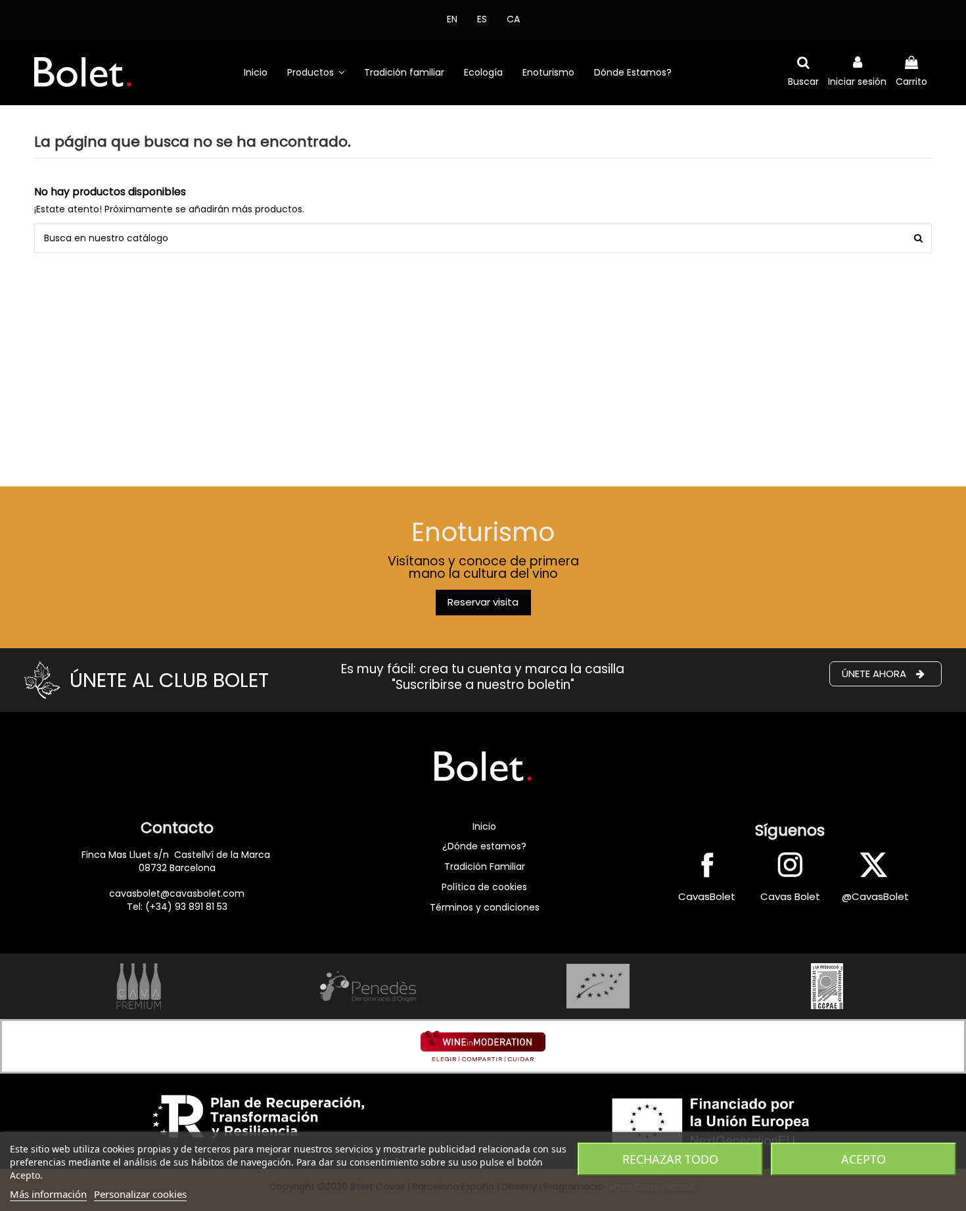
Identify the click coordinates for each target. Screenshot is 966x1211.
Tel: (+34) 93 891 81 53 (177, 906)
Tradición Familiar (484, 866)
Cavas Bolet (790, 896)
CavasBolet (706, 896)
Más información (48, 1193)
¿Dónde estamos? (484, 846)
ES (482, 19)
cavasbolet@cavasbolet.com (176, 893)
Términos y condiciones (485, 907)
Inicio (484, 826)
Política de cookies (484, 886)
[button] (315, 72)
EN (452, 19)
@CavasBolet (875, 896)
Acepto (863, 1159)
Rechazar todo (670, 1159)
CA (513, 19)
